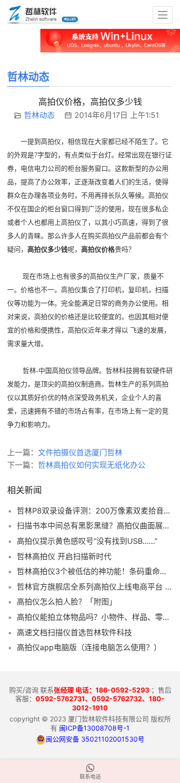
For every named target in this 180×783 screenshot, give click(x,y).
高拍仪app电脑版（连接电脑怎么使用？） (89, 647)
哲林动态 (39, 115)
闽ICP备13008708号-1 (94, 728)
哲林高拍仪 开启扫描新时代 (64, 556)
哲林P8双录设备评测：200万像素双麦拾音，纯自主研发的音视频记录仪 (95, 510)
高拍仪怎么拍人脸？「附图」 (67, 601)
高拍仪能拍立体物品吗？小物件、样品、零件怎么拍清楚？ (95, 617)
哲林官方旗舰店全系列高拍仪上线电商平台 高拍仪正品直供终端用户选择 (95, 586)
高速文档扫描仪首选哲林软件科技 (74, 632)
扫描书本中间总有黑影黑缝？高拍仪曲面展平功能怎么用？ (95, 525)
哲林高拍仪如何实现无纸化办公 (91, 465)
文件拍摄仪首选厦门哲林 (80, 452)
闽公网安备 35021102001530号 (95, 739)
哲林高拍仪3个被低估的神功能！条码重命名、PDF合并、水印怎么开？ (95, 571)
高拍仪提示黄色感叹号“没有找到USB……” (87, 541)
